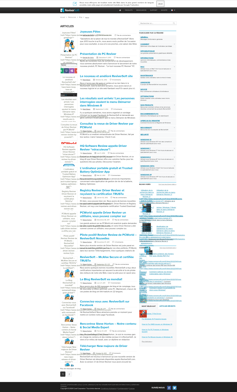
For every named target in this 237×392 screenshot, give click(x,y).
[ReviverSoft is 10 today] (114, 10)
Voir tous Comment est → (168, 248)
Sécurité (144, 134)
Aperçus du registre (150, 121)
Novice (143, 89)
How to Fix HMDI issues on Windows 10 (157, 324)
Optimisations (147, 96)
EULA (80, 385)
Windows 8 (145, 157)
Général (144, 37)
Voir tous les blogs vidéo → (167, 184)
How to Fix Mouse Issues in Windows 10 (157, 337)
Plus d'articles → (147, 341)
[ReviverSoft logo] (69, 10)
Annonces (145, 82)
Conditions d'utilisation (109, 388)
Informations (146, 58)
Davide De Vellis (88, 35)
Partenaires (72, 385)
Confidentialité (123, 388)
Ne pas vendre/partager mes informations (113, 385)
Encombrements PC (149, 114)
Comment (144, 44)
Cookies (132, 388)
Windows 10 (145, 140)
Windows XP (146, 175)
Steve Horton (87, 131)
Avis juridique (89, 385)
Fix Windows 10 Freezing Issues (154, 319)
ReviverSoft (146, 128)
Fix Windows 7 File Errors (151, 314)
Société (63, 385)
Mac (142, 67)
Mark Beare (86, 80)
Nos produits (146, 105)
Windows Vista (147, 166)
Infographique (147, 51)
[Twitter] (175, 389)
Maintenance (146, 75)
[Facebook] (169, 389)
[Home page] (120, 10)
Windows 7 (145, 148)
